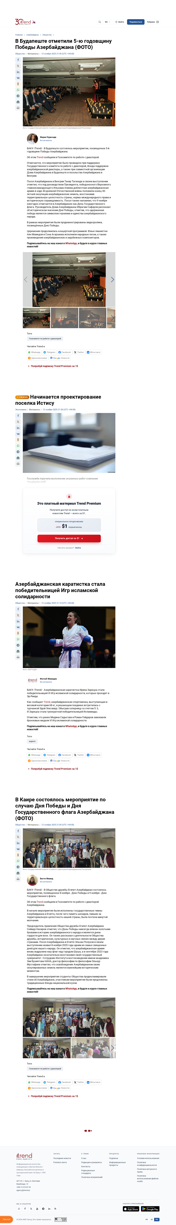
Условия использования (148, 1158)
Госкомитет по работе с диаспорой (45, 338)
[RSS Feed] (55, 1208)
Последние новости (62, 1158)
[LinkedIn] (49, 1208)
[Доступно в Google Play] (150, 1209)
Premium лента (60, 1162)
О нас (83, 1158)
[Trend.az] (25, 22)
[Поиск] (99, 22)
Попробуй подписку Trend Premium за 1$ (54, 366)
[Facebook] (25, 1208)
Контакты (85, 1166)
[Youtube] (37, 1208)
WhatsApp (71, 243)
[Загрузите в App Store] (131, 1209)
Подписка (113, 1158)
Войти (78, 548)
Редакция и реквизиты (91, 1162)
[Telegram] (43, 1208)
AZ (152, 1219)
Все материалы (46, 140)
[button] (18, 59)
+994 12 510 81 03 (23, 1187)
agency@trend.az (23, 1190)
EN (147, 1219)
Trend (40, 157)
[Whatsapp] (18, 1208)
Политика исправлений (91, 1177)
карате (32, 741)
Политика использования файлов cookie (147, 1178)
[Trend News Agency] (24, 1156)
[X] (31, 1208)
